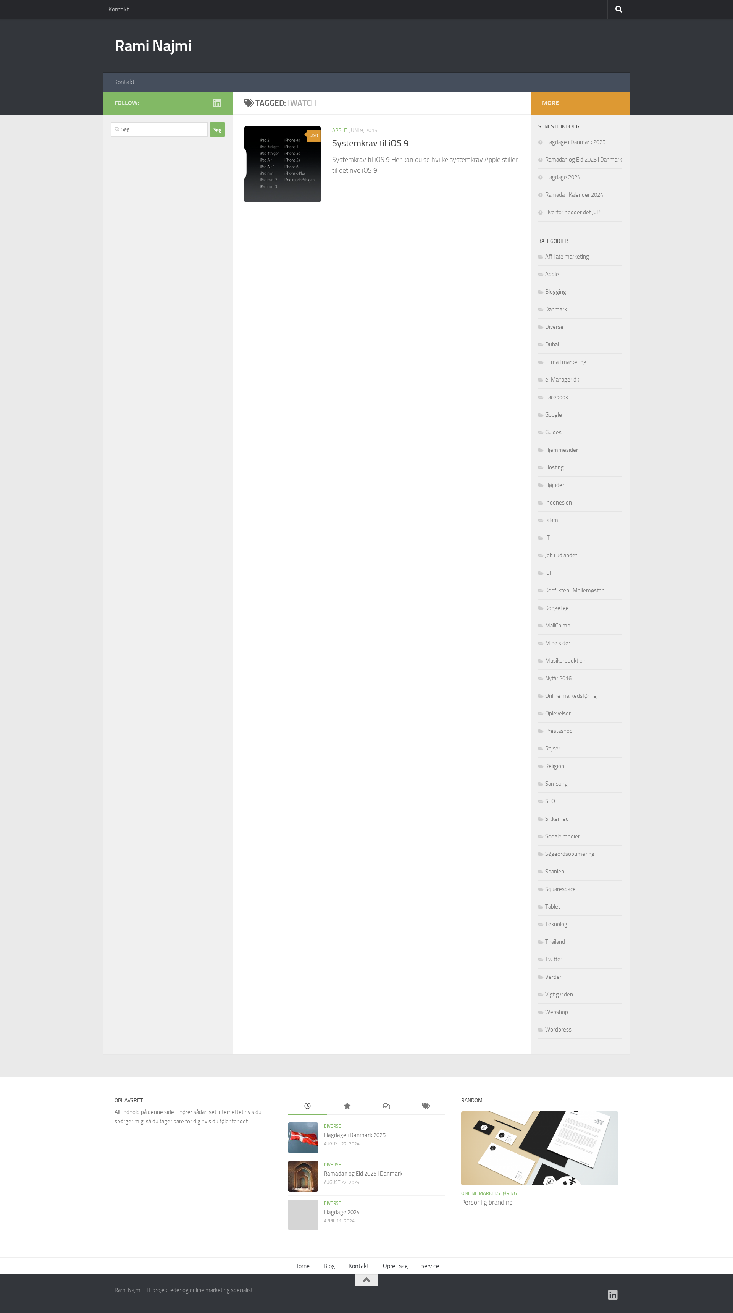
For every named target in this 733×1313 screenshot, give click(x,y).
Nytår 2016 (558, 678)
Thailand (555, 941)
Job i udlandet (561, 555)
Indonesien (558, 502)
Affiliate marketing (567, 256)
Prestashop (559, 731)
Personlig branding (487, 1202)
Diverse (554, 326)
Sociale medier (562, 836)
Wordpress (558, 1029)
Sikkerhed (557, 818)
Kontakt (118, 9)
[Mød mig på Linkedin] (216, 102)
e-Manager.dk (562, 379)
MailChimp (557, 625)
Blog (329, 1265)
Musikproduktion (565, 660)
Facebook (556, 397)
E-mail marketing (565, 362)
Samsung (556, 783)
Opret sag (395, 1265)
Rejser (552, 748)
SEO (550, 801)
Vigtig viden (559, 994)
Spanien (554, 871)
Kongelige (557, 608)
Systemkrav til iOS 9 (370, 143)
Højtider (554, 485)
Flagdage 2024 (562, 177)
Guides (553, 432)
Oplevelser (558, 713)
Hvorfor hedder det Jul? (573, 212)
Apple (339, 130)
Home (302, 1265)
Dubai (552, 344)
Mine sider (557, 643)
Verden (554, 976)
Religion (554, 766)
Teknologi (556, 924)
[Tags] (425, 1106)
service (430, 1265)
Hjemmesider (561, 449)
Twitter (553, 959)
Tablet (552, 906)
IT (547, 537)
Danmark (556, 309)
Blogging (555, 291)
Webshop (556, 1012)
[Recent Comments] (386, 1106)
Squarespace (560, 889)
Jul (548, 572)
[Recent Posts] (307, 1106)
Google (553, 414)
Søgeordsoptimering (569, 854)
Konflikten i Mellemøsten (575, 590)
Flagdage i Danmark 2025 (575, 142)
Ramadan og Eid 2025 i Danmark (583, 159)
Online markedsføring (571, 695)
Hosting (554, 467)
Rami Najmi (153, 45)
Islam (551, 520)
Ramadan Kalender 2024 (574, 194)
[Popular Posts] (346, 1106)
